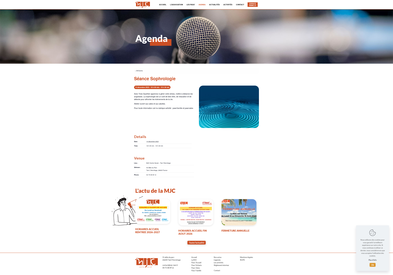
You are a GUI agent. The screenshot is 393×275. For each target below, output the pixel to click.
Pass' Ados (195, 268)
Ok (372, 265)
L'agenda (217, 260)
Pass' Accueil (196, 262)
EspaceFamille (252, 4)
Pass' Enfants (196, 265)
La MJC (194, 260)
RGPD (242, 260)
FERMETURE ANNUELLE (235, 230)
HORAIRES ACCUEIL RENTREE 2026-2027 (147, 230)
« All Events (139, 71)
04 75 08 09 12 (168, 268)
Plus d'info (373, 260)
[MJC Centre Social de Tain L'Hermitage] (142, 4)
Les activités (218, 262)
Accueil (194, 257)
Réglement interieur (221, 265)
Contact (217, 270)
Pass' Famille (196, 270)
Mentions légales (246, 257)
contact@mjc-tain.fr (170, 265)
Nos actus (217, 257)
